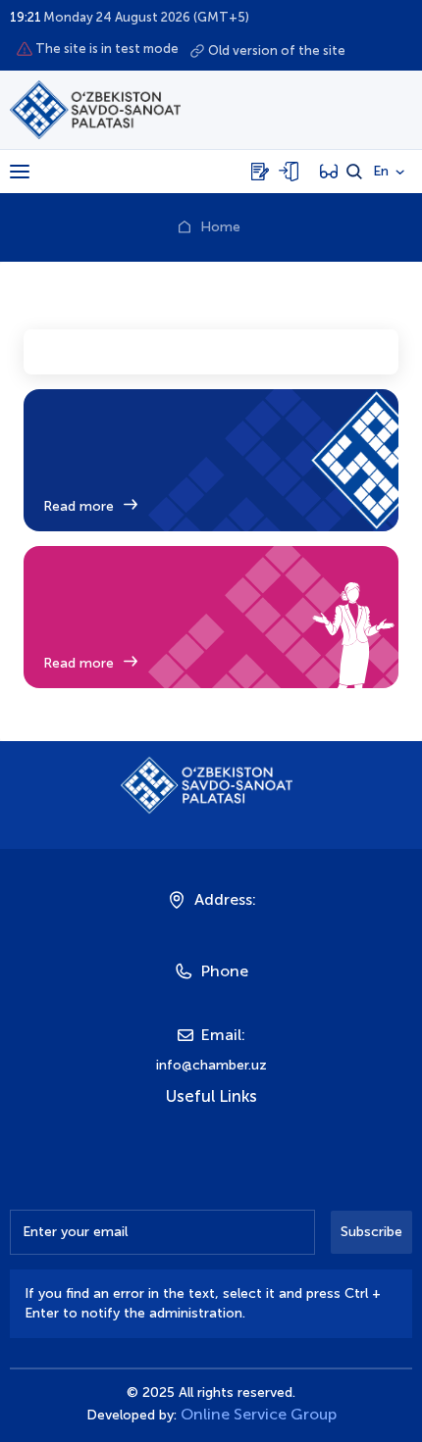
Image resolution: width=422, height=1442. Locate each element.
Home (220, 227)
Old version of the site (276, 50)
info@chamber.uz (211, 1065)
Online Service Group (259, 1414)
